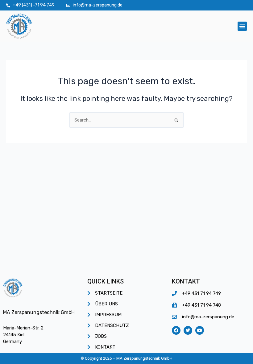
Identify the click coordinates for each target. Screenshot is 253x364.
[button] (242, 26)
